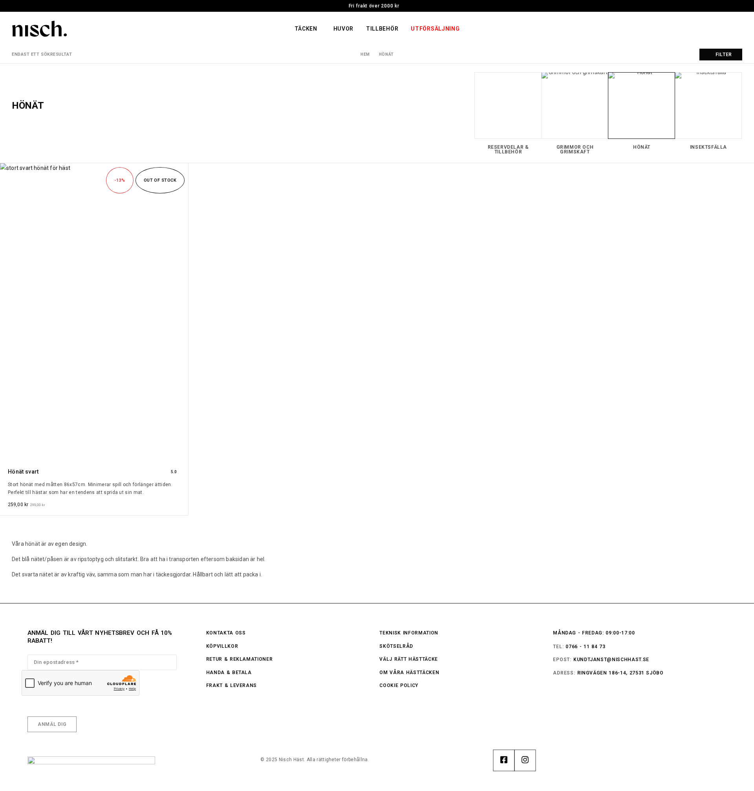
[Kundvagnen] (738, 29)
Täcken (306, 29)
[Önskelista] (724, 29)
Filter (724, 54)
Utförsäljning (435, 29)
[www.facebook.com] (503, 760)
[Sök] (709, 28)
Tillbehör (382, 29)
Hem (365, 54)
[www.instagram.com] (525, 760)
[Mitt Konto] (694, 28)
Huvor (343, 29)
